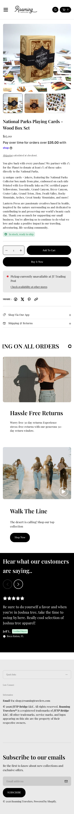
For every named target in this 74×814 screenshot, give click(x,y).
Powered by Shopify (45, 801)
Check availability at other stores (29, 286)
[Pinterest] (29, 299)
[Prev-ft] (66, 781)
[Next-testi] (18, 584)
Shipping (8, 155)
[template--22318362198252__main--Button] (37, 58)
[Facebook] (15, 299)
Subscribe (14, 792)
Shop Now (20, 537)
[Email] (36, 299)
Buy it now (37, 262)
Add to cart (49, 250)
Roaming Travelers (22, 801)
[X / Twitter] (22, 299)
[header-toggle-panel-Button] (6, 10)
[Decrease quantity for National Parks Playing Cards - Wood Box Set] (5, 250)
